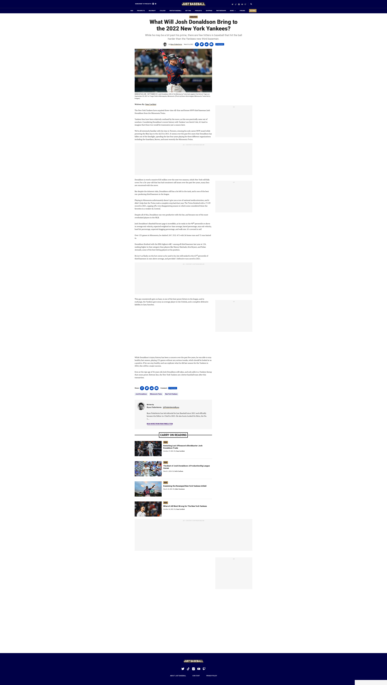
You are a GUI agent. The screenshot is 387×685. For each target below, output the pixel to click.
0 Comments (219, 44)
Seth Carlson (178, 471)
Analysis (193, 17)
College (162, 10)
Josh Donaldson (141, 394)
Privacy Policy (211, 676)
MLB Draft (152, 10)
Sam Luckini (150, 104)
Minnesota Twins (156, 394)
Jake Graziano (180, 489)
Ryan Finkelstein (176, 44)
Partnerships (221, 10)
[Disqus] (193, 621)
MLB (132, 10)
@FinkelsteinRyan (171, 407)
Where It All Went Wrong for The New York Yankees (185, 506)
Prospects (141, 10)
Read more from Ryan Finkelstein (160, 424)
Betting (188, 10)
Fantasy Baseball (175, 10)
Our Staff (196, 676)
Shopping (209, 10)
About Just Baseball (178, 676)
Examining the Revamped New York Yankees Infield (184, 486)
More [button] (232, 10)
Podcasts (198, 10)
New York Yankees (171, 394)
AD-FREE (252, 10)
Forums (242, 10)
